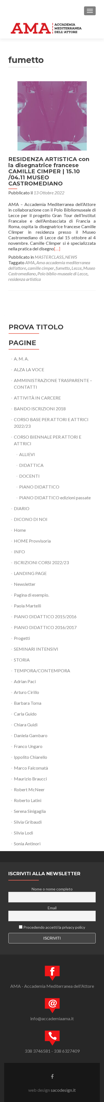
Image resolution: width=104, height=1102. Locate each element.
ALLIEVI (27, 454)
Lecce (77, 268)
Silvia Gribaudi (28, 821)
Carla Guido (25, 713)
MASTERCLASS (49, 256)
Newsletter (24, 584)
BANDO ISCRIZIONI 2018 (40, 408)
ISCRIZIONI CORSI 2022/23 (41, 562)
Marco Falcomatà (31, 767)
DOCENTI (29, 476)
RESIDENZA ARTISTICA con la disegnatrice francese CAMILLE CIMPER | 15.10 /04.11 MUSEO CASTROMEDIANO (48, 171)
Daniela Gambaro (30, 735)
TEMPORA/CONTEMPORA (42, 670)
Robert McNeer (29, 789)
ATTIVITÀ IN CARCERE (37, 397)
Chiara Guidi (25, 724)
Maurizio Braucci (30, 778)
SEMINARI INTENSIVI (36, 648)
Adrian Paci (25, 681)
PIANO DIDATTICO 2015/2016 (45, 616)
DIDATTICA (31, 465)
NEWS (71, 256)
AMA (30, 262)
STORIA (22, 659)
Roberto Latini (27, 800)
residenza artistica (24, 279)
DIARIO (21, 508)
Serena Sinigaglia (30, 811)
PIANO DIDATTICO (39, 486)
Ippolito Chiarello (30, 757)
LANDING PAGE (30, 573)
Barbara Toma (27, 703)
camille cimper (41, 268)
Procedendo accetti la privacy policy (53, 927)
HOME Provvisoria (32, 540)
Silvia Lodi (23, 832)
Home (20, 530)
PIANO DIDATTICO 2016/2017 (45, 627)
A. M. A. (21, 358)
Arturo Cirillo (26, 692)
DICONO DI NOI (30, 519)
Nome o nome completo (52, 889)
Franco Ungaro (28, 746)
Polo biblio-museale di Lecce (62, 273)
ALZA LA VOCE (29, 369)
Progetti (22, 638)
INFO (19, 551)
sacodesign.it (63, 1090)
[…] (57, 248)
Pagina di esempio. (31, 594)
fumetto (63, 268)
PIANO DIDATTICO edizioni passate (55, 497)
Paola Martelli (27, 605)
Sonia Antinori (27, 843)
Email (52, 907)
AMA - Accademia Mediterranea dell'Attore (52, 986)
